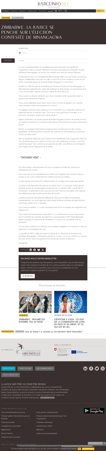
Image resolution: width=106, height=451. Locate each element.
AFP (22, 60)
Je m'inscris (28, 276)
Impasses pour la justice (10, 437)
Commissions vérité (44, 426)
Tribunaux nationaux (44, 422)
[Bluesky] (97, 368)
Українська (32, 11)
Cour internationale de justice (13, 412)
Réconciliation (7, 433)
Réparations (6, 430)
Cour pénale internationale (47, 412)
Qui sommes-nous (45, 368)
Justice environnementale (46, 433)
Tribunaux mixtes (8, 422)
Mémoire (39, 430)
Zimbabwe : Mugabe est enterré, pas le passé (32, 320)
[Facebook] (91, 368)
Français (5, 11)
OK (79, 449)
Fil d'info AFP (17, 18)
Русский (42, 11)
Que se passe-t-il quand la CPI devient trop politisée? (53, 331)
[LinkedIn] (85, 368)
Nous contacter (10, 375)
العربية (50, 11)
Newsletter (8, 368)
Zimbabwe (6, 18)
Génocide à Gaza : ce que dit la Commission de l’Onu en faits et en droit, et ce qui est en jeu (69, 322)
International (8, 331)
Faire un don (25, 368)
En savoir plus (88, 449)
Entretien (20, 331)
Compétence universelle (11, 426)
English (14, 11)
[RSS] (103, 368)
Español (22, 11)
